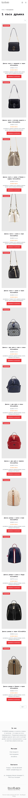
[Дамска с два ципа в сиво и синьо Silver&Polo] (14, 326)
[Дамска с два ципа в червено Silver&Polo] (14, 439)
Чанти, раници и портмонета (16, 73)
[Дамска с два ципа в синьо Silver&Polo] (14, 383)
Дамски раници (17, 355)
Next (22, 706)
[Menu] (25, 2)
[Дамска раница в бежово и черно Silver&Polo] (14, 665)
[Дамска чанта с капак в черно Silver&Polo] (14, 269)
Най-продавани (14, 754)
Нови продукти (14, 752)
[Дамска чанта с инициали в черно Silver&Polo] (14, 42)
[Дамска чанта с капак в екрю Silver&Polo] (14, 212)
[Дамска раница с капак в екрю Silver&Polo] (14, 496)
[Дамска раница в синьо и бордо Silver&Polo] (14, 553)
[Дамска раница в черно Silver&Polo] (14, 610)
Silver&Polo (6, 71)
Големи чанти (12, 185)
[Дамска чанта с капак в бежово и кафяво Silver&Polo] (14, 155)
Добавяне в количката (14, 76)
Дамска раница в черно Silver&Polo (14, 631)
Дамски (12, 71)
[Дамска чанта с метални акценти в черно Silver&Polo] (14, 99)
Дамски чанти (17, 71)
